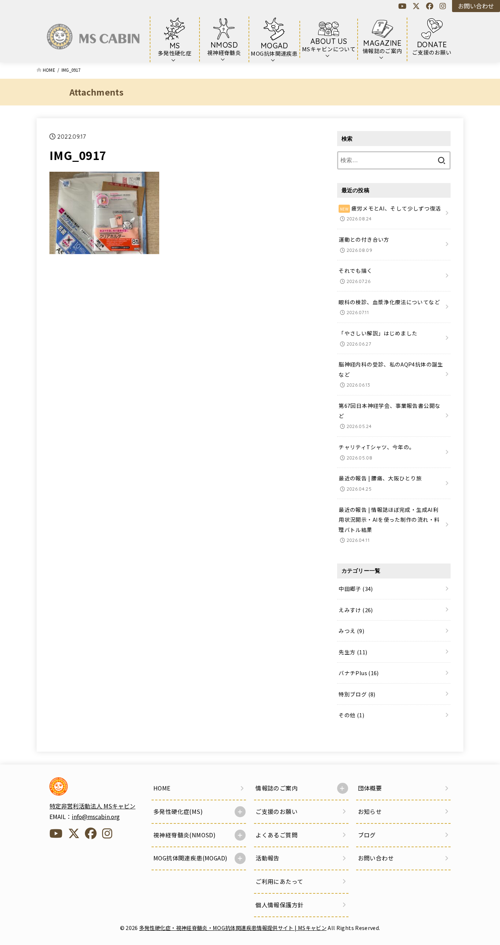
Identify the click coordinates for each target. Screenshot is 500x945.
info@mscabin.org (96, 816)
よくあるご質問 (276, 835)
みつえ (351, 631)
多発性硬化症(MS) (178, 811)
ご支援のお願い (276, 811)
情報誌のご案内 (276, 788)
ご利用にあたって (279, 881)
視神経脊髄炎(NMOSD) (184, 835)
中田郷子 (356, 588)
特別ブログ (357, 694)
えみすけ (356, 610)
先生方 (353, 652)
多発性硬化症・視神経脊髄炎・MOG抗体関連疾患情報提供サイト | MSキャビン (233, 927)
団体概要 (370, 788)
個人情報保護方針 (279, 905)
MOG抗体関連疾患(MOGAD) (190, 858)
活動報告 (267, 858)
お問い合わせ (476, 5)
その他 (351, 715)
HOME (162, 788)
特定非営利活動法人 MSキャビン (92, 806)
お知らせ (370, 811)
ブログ (367, 835)
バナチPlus (358, 673)
